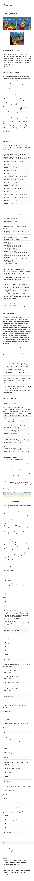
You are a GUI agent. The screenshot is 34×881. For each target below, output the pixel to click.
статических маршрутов (15, 380)
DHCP (22, 843)
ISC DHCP (7, 54)
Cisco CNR (7, 64)
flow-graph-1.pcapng (9, 570)
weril (17, 843)
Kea (13, 60)
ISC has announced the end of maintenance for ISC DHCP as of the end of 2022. (17, 56)
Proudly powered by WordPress (10, 879)
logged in (13, 851)
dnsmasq (7, 66)
